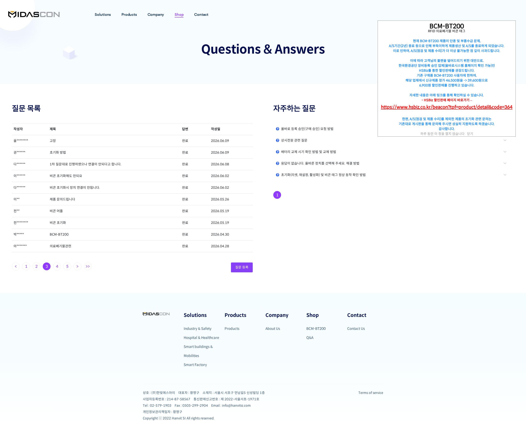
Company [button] (156, 14)
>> (88, 266)
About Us (272, 329)
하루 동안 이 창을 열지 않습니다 (442, 134)
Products (232, 329)
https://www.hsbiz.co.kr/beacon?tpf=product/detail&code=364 (446, 107)
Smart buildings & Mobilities (198, 351)
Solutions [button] (103, 14)
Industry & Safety (197, 329)
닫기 (470, 134)
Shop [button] (179, 14)
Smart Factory (195, 365)
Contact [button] (201, 14)
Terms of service (370, 393)
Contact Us (356, 329)
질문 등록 (241, 267)
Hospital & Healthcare (201, 338)
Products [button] (129, 14)
